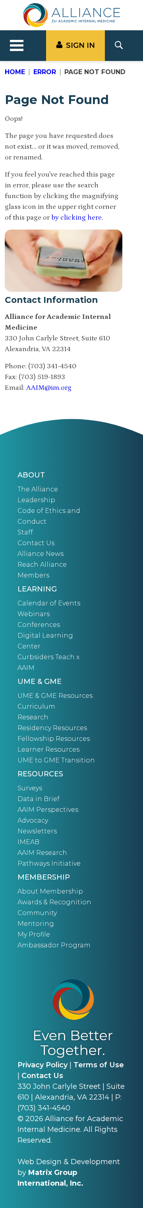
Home (15, 72)
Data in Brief (38, 799)
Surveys (29, 788)
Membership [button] (43, 877)
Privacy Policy (42, 1065)
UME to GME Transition (56, 760)
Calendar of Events (48, 603)
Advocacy (32, 820)
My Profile (33, 934)
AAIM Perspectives (47, 809)
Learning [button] (37, 589)
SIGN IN (80, 45)
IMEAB (28, 842)
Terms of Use (98, 1065)
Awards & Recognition (54, 902)
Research (32, 717)
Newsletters (37, 831)
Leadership (36, 500)
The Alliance (37, 489)
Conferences (38, 625)
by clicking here (76, 218)
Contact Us (35, 543)
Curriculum (36, 706)
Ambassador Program (54, 945)
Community (37, 913)
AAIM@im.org (49, 388)
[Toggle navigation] (17, 45)
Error (44, 72)
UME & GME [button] (39, 681)
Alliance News (40, 554)
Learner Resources (48, 749)
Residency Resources (52, 728)
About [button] (31, 475)
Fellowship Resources (53, 738)
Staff (25, 532)
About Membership (50, 891)
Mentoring (35, 923)
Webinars (33, 614)
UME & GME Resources (55, 695)
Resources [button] (40, 774)
